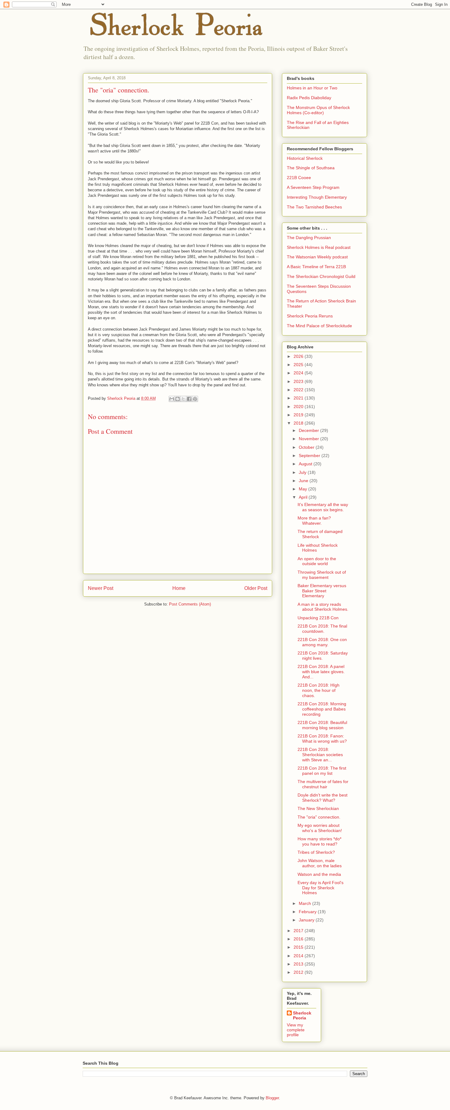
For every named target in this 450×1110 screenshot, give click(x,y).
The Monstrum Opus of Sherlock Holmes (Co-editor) (318, 110)
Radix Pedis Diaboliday (309, 97)
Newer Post (100, 588)
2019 (299, 414)
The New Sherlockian (318, 808)
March (305, 903)
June (304, 480)
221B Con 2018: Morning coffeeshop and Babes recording (322, 709)
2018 (299, 423)
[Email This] (172, 399)
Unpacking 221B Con (318, 617)
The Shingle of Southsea (311, 167)
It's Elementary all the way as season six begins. (323, 507)
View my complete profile (296, 1029)
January (307, 919)
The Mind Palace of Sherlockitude (319, 325)
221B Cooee (299, 177)
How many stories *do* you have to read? (319, 841)
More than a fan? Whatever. (314, 521)
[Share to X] (183, 399)
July (303, 472)
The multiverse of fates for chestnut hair (323, 784)
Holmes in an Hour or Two (312, 87)
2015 (299, 947)
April (304, 497)
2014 (299, 955)
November (309, 438)
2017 (299, 930)
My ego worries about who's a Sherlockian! (320, 828)
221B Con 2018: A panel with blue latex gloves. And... (321, 671)
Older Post (255, 588)
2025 (299, 364)
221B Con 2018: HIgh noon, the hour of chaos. (318, 690)
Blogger (272, 1098)
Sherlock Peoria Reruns (310, 315)
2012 (299, 972)
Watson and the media (319, 874)
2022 (299, 389)
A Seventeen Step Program (313, 187)
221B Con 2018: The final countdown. (322, 629)
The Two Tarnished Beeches (314, 206)
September (310, 455)
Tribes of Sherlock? (316, 852)
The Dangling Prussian (309, 237)
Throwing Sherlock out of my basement (322, 575)
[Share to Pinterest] (195, 399)
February (308, 911)
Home (179, 588)
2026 (299, 356)
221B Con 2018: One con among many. (322, 642)
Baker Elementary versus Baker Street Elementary (322, 590)
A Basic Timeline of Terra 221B (316, 266)
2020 (299, 406)
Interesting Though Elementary (317, 197)
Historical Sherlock (305, 158)
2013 (299, 964)
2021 (299, 398)
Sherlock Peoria (302, 1015)
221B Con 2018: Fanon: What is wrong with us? (322, 738)
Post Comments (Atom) (190, 604)
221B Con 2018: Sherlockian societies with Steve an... (320, 754)
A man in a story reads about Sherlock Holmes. (323, 607)
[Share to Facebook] (189, 399)
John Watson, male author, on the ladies (320, 863)
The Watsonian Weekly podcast (317, 256)
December (309, 430)
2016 (299, 938)
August (306, 463)
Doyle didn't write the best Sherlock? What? (322, 798)
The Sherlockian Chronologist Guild (321, 276)
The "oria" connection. (319, 817)
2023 (299, 381)
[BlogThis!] (177, 399)
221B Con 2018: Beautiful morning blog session (322, 725)
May (303, 488)
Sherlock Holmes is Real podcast (319, 247)
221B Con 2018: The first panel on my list (322, 771)
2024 (299, 372)
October (307, 447)
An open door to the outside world (317, 561)
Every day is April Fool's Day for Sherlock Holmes (320, 887)
